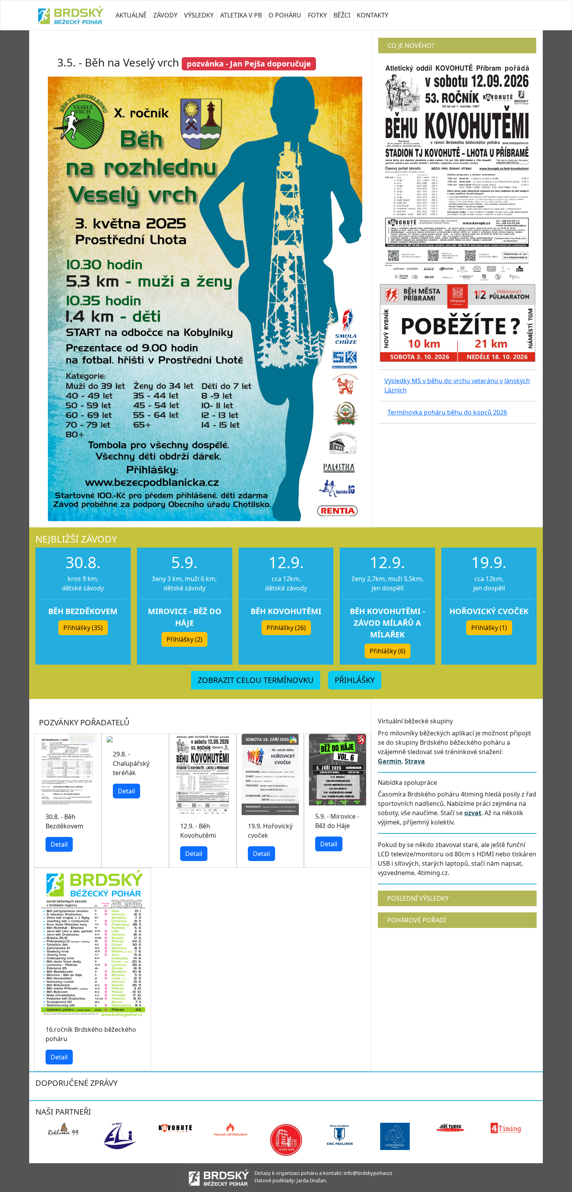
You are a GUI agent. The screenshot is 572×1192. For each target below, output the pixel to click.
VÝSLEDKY (199, 15)
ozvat (472, 813)
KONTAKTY (372, 15)
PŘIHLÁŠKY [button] (355, 680)
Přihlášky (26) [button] (286, 627)
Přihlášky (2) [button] (184, 639)
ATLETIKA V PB (241, 15)
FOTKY (317, 15)
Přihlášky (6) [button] (387, 651)
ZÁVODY (165, 15)
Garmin (390, 761)
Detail (59, 844)
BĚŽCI (341, 15)
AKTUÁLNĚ (131, 15)
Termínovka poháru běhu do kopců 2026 (447, 412)
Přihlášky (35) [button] (83, 627)
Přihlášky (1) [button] (489, 627)
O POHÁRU (284, 15)
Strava (415, 761)
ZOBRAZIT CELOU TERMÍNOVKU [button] (256, 680)
